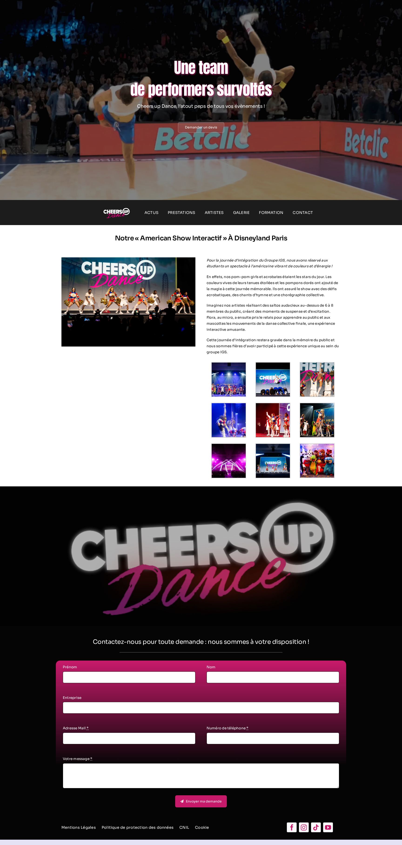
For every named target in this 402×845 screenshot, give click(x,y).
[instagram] (304, 827)
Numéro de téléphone (228, 728)
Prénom (70, 667)
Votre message (77, 759)
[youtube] (328, 827)
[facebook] (292, 827)
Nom (211, 667)
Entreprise (72, 697)
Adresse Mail (76, 728)
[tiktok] (316, 827)
